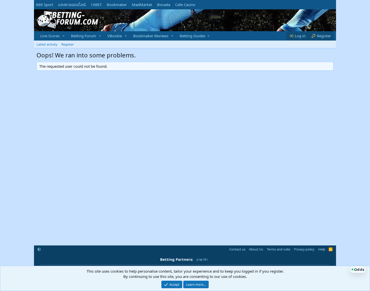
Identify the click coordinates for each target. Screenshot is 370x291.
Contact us (237, 249)
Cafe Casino (185, 4)
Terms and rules (278, 249)
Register (67, 44)
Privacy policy (304, 249)
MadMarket (142, 4)
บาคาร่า (202, 259)
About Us (256, 249)
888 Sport (44, 4)
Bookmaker (117, 4)
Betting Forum (83, 35)
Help (321, 249)
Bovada (163, 4)
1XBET (96, 4)
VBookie (114, 35)
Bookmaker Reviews (150, 35)
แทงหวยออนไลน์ (72, 4)
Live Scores (50, 35)
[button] (63, 36)
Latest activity (46, 44)
